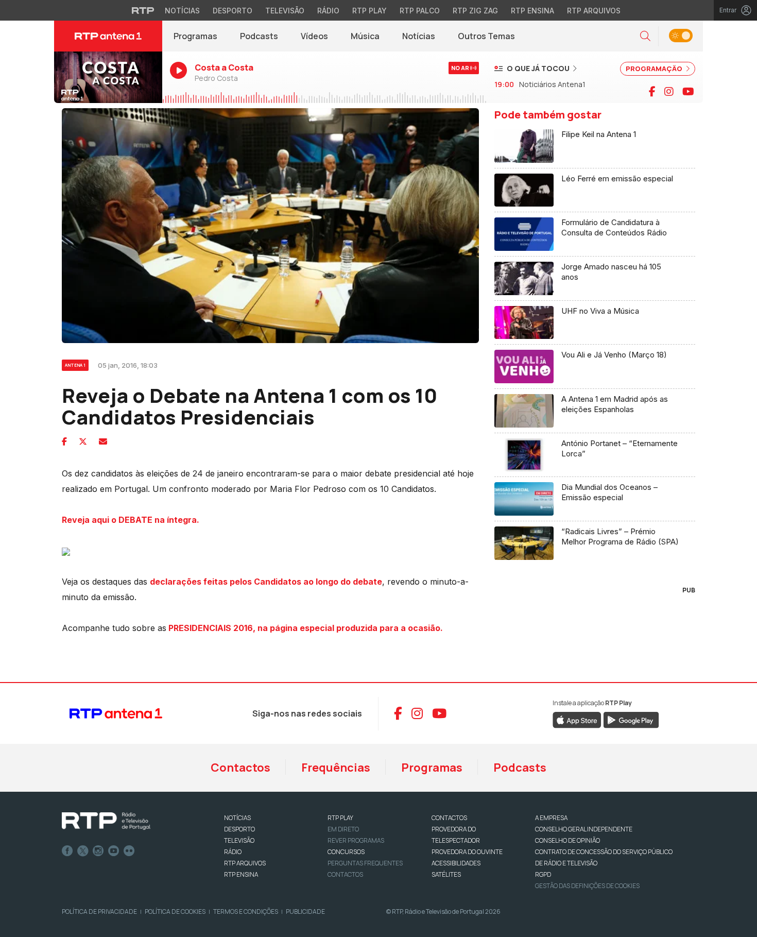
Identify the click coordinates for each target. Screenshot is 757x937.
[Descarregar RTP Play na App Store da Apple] (577, 719)
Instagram (98, 851)
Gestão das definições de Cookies (587, 885)
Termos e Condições (245, 911)
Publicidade (305, 911)
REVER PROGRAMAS (356, 840)
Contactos (240, 767)
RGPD (543, 874)
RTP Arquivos (594, 10)
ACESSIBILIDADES (456, 863)
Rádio (328, 10)
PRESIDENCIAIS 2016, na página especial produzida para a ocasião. (304, 628)
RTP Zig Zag (475, 10)
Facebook (67, 851)
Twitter (83, 851)
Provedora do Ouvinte (467, 851)
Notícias (182, 10)
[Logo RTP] (106, 821)
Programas (195, 36)
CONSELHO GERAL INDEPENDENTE (583, 829)
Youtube (113, 851)
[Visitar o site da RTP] (143, 10)
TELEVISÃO (239, 840)
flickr (129, 851)
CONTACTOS (449, 817)
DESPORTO (239, 829)
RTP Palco (420, 10)
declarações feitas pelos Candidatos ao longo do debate (266, 581)
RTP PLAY (340, 817)
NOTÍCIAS (237, 817)
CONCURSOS (346, 851)
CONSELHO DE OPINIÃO (567, 840)
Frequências (335, 767)
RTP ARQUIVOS (245, 863)
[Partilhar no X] (83, 441)
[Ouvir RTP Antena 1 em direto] (108, 77)
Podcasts (259, 36)
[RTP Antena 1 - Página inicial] (108, 36)
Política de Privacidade (99, 911)
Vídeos (314, 36)
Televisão (284, 10)
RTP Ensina (532, 10)
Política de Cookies (175, 911)
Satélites (446, 874)
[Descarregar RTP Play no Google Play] (631, 719)
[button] (645, 36)
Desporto (232, 10)
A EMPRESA (551, 817)
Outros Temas (486, 36)
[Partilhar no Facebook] (64, 441)
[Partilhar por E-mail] (103, 441)
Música (365, 36)
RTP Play (369, 10)
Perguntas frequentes (365, 863)
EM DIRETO (343, 829)
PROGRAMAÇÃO (655, 68)
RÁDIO (233, 851)
